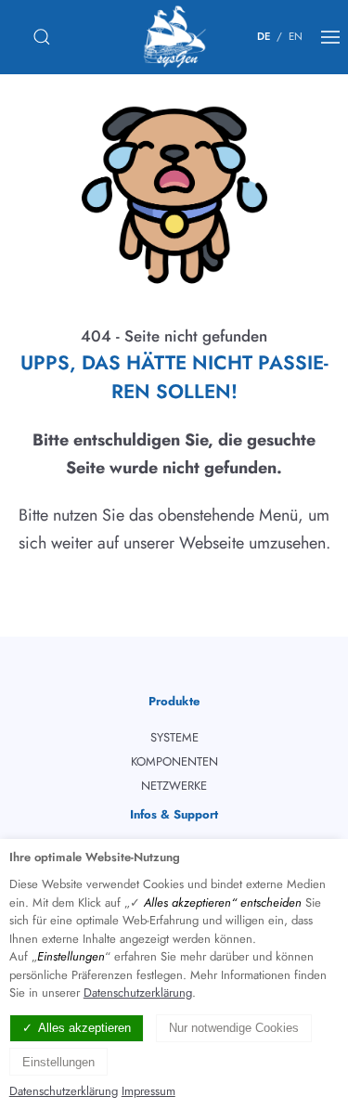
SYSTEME (174, 737)
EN (296, 36)
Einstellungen (58, 1062)
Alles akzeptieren (84, 1028)
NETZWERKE (174, 785)
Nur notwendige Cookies (234, 1028)
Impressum (148, 1091)
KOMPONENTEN (174, 761)
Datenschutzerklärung (138, 992)
